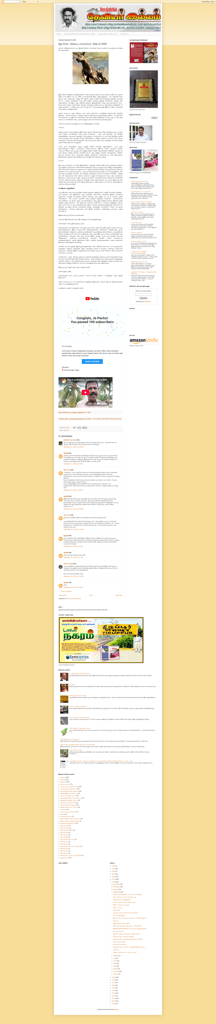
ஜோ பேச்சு (66, 430)
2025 (113, 869)
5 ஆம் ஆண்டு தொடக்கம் (67, 839)
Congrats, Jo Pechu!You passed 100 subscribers (92, 320)
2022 (113, 876)
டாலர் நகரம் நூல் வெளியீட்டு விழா (69, 786)
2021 (113, 879)
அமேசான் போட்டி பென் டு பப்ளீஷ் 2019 (70, 855)
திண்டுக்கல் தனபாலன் (70, 440)
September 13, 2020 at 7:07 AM (73, 546)
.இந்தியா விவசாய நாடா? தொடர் (69, 807)
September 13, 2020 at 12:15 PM (74, 576)
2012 (113, 996)
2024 (113, 871)
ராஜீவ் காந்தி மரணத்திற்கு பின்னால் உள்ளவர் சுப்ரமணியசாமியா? (77, 744)
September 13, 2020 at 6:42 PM (73, 587)
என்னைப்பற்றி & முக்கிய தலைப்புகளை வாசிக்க (79, 34)
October (116, 889)
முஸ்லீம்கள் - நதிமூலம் (137, 212)
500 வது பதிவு (64, 841)
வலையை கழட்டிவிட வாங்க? (138, 241)
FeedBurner (147, 301)
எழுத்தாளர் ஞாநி (64, 858)
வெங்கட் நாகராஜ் (68, 563)
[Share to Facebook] (84, 428)
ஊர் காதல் (72, 684)
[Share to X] (82, 428)
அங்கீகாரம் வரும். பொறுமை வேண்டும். (124, 936)
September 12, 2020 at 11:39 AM (73, 447)
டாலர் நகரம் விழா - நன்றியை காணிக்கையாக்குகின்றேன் (139, 252)
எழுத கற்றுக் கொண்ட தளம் (108, 34)
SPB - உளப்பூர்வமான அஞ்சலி (121, 905)
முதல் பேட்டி (116, 949)
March (115, 969)
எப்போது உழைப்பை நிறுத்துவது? (121, 899)
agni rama (67, 470)
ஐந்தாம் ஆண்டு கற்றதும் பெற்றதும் (69, 821)
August (115, 955)
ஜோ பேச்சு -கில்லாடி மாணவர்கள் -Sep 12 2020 (126, 934)
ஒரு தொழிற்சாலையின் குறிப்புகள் (69, 791)
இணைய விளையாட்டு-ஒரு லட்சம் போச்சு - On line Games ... (130, 918)
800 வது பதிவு (64, 853)
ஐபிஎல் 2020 (116, 910)
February (116, 971)
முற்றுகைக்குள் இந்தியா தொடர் (68, 800)
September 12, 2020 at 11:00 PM (73, 509)
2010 (113, 1001)
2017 (113, 982)
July (114, 958)
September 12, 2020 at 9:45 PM (73, 490)
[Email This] (77, 428)
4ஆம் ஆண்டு (64, 837)
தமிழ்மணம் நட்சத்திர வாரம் (67, 802)
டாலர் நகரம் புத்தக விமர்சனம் (68, 812)
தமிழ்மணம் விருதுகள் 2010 (68, 823)
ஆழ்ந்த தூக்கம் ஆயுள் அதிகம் (121, 923)
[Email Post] (73, 427)
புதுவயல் (62, 814)
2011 (113, 998)
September (116, 892)
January (116, 974)
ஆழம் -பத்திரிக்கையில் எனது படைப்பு (70, 818)
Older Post (119, 595)
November (116, 887)
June (115, 961)
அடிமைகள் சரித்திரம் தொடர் (68, 796)
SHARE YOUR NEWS (92, 361)
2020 (113, 882)
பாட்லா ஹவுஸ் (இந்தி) (119, 915)
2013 (113, 993)
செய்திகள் (63, 782)
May (114, 963)
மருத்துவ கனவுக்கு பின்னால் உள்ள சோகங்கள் (125, 913)
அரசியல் (62, 780)
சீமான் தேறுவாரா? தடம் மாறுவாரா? (140, 191)
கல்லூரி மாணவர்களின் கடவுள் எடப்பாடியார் (125, 952)
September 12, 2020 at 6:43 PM (73, 464)
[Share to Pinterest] (86, 428)
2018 (113, 980)
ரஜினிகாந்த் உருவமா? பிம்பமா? (139, 262)
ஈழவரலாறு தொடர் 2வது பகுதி (68, 805)
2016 (113, 985)
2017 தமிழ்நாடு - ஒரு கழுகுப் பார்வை (79, 728)
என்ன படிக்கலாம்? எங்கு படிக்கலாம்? (79, 717)
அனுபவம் (62, 777)
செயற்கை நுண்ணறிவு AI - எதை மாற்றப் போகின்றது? (127, 894)
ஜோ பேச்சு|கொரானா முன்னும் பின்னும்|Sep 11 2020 (74, 412)
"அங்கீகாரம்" (124, 34)
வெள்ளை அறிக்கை (136, 232)
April (115, 966)
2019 (113, 977)
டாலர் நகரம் (63, 809)
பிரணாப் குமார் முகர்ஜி (119, 942)
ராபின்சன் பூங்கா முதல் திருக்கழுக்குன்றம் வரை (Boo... (128, 939)
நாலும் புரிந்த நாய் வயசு (75, 750)
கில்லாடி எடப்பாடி (117, 907)
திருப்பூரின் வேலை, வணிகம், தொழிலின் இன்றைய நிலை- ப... (129, 947)
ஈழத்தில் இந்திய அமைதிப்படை (68, 793)
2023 (113, 874)
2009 (113, 1004)
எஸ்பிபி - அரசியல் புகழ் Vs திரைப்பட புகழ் (124, 902)
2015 (113, 988)
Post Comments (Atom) (74, 598)
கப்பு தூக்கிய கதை (136, 222)
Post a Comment (66, 591)
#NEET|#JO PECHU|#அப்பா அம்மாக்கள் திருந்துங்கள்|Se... (130, 928)
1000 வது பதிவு (64, 828)
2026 (113, 866)
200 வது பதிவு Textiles (66, 830)
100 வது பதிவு (64, 825)
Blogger (116, 1009)
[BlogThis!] (80, 428)
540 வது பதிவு (64, 844)
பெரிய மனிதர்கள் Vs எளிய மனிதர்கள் (141, 202)
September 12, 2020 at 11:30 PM (73, 529)
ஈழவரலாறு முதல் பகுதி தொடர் (68, 789)
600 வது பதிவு (64, 848)
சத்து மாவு (116, 921)
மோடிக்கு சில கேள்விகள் (120, 944)
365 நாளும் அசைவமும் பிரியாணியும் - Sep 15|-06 (127, 926)
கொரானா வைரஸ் (65, 784)
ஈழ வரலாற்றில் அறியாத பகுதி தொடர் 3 (70, 798)
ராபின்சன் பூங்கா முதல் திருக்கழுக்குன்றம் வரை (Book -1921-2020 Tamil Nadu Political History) (90, 419)
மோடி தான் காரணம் (118, 931)
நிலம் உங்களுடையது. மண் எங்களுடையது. (124, 897)
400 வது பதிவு (64, 835)
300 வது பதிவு (64, 832)
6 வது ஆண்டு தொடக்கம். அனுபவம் (70, 846)
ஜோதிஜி (66, 453)
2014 (113, 990)
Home (59, 34)
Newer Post (62, 595)
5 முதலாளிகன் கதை (66, 816)
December (116, 884)
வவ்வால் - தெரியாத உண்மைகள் (78, 706)
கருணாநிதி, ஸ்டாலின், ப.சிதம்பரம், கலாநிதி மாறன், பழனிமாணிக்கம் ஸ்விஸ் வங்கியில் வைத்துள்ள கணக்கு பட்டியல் (101, 761)
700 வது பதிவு (64, 851)
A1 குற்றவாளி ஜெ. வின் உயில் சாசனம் (79, 673)
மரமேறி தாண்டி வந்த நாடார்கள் (139, 181)
